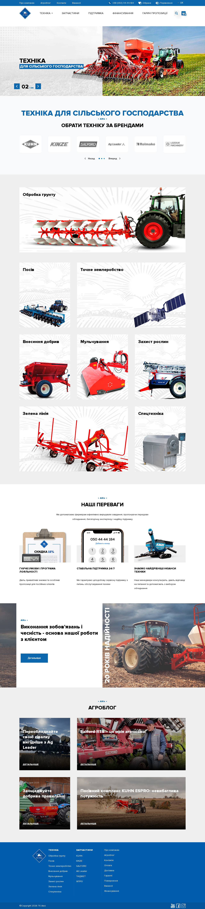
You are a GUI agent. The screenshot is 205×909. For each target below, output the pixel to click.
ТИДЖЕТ (81, 876)
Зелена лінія (55, 886)
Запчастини (70, 13)
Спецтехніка (54, 892)
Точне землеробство (59, 866)
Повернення (111, 881)
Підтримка (95, 13)
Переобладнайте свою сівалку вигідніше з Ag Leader (40, 739)
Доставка (109, 870)
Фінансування (123, 13)
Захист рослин (56, 881)
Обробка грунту (56, 856)
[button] (99, 158)
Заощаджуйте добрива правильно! (44, 793)
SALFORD (81, 866)
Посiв (51, 861)
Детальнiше (34, 658)
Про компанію (26, 3)
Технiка (45, 13)
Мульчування (55, 876)
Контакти (61, 3)
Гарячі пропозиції (154, 13)
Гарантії (108, 876)
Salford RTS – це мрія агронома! (113, 731)
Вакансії (76, 3)
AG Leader (81, 871)
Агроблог (46, 3)
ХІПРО (79, 881)
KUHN (79, 856)
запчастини (84, 850)
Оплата (108, 865)
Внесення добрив (58, 871)
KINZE (79, 861)
